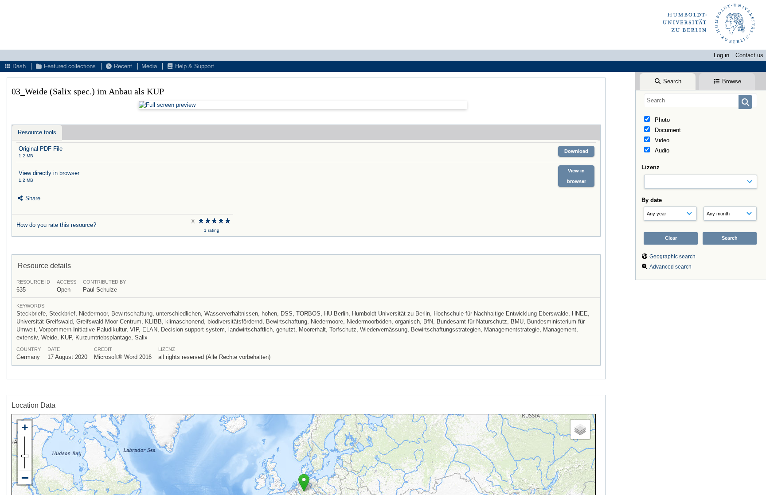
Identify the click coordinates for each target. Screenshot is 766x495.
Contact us (749, 55)
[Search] (745, 102)
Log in (721, 55)
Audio (661, 150)
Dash (18, 66)
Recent (122, 66)
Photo (661, 120)
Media (149, 66)
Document (667, 130)
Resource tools (37, 132)
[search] (700, 100)
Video (661, 140)
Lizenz (650, 167)
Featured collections (69, 66)
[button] (303, 483)
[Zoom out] (24, 477)
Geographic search (672, 256)
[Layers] (580, 429)
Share (31, 198)
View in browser (576, 175)
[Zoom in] (24, 427)
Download (576, 151)
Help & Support (193, 66)
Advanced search (670, 267)
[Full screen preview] (303, 105)
